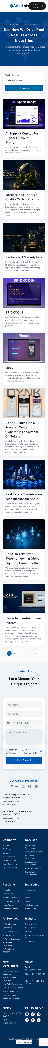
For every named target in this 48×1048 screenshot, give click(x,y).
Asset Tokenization (33, 868)
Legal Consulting (10, 864)
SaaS (27, 901)
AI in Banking (30, 909)
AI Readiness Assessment (8, 950)
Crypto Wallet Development (31, 873)
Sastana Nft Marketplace (23, 257)
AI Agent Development (12, 939)
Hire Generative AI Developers (10, 972)
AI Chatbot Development (8, 944)
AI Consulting (8, 935)
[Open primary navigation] (4, 6)
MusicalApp (8, 894)
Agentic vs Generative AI (34, 936)
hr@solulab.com (9, 1023)
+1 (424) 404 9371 (10, 804)
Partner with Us (9, 860)
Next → (36, 653)
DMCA (19, 1042)
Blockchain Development (31, 846)
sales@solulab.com (11, 801)
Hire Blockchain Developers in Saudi (11, 996)
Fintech (28, 894)
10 (28, 653)
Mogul (10, 367)
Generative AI (8, 928)
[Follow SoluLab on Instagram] (33, 1014)
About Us (7, 845)
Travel (27, 897)
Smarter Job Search (11, 901)
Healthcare (30, 890)
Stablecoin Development (31, 856)
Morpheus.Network (11, 909)
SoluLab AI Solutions (11, 868)
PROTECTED (27, 1042)
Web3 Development (33, 852)
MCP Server (30, 931)
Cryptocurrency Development (31, 863)
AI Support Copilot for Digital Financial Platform (21, 138)
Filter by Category (12, 75)
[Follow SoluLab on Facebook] (27, 1014)
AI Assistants (30, 928)
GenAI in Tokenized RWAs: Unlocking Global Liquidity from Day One (23, 558)
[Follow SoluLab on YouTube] (39, 1014)
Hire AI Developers (11, 991)
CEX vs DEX (30, 942)
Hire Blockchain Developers (9, 979)
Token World (8, 905)
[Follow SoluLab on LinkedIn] (27, 1020)
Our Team (7, 849)
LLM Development (10, 931)
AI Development (9, 924)
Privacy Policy (9, 857)
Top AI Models (31, 924)
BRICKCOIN (14, 312)
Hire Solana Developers (13, 988)
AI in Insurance (31, 905)
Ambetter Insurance (11, 897)
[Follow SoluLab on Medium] (33, 1020)
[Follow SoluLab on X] (39, 1020)
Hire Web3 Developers (12, 984)
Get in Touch (35, 5)
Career (6, 853)
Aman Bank (8, 890)
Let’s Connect (24, 760)
